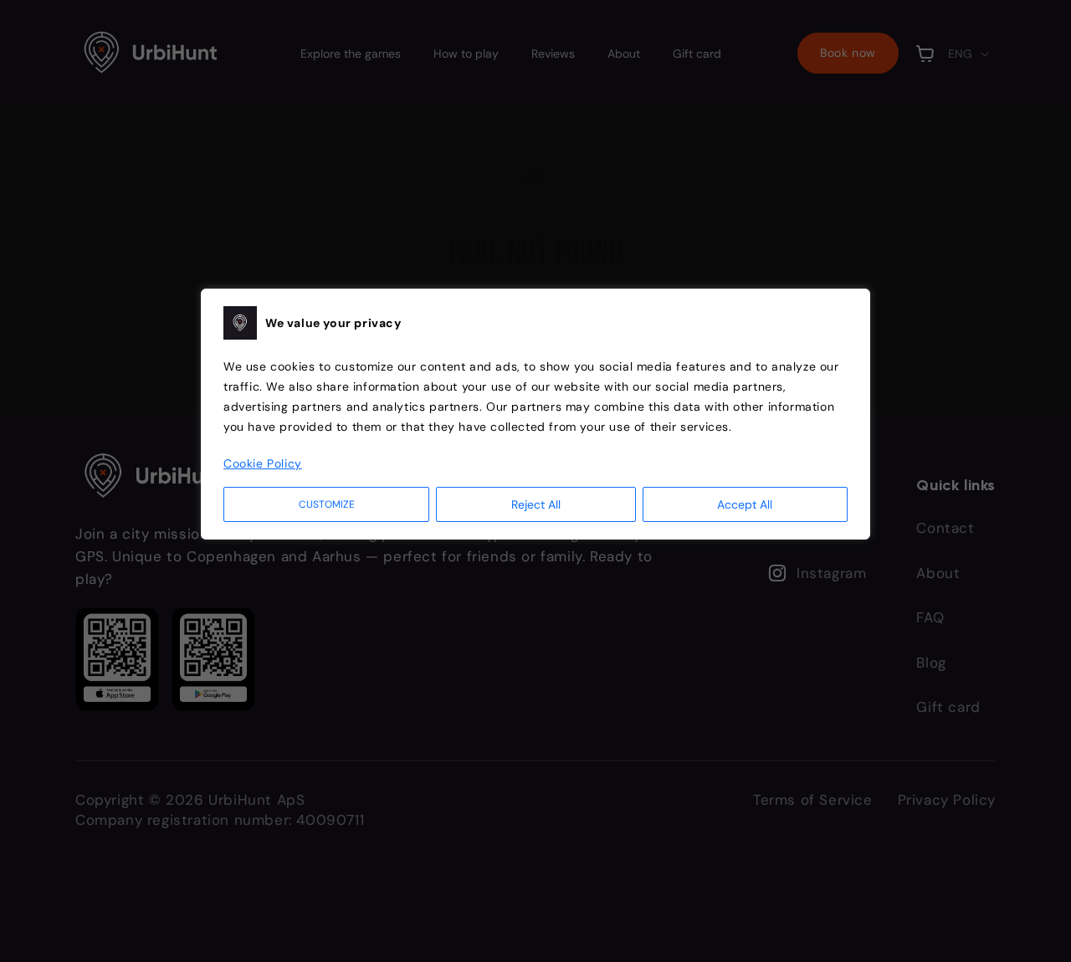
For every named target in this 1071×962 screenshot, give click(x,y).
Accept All (744, 504)
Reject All (536, 504)
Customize (327, 504)
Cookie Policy (262, 463)
